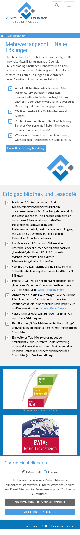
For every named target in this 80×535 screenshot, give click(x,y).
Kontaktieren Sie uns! (54, 308)
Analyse (53, 472)
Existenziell (33, 472)
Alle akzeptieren (40, 512)
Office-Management (51, 289)
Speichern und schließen (40, 502)
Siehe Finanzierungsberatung (25, 148)
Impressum (31, 526)
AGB (44, 526)
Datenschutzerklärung (63, 526)
